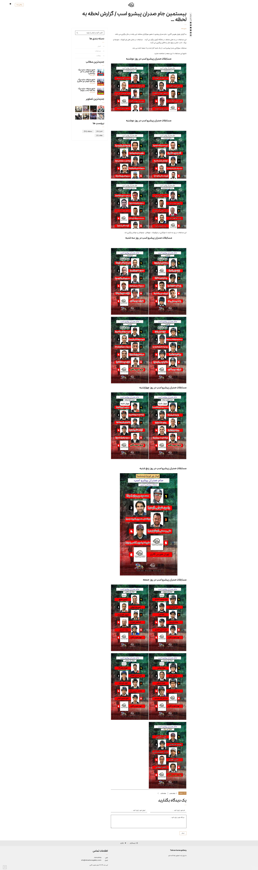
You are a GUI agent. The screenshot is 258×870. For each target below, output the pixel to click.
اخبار (99, 46)
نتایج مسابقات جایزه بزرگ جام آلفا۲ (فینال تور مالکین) (86, 80)
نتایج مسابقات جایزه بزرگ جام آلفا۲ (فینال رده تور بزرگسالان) (86, 71)
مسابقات (98, 51)
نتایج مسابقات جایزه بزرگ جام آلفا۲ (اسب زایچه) (86, 89)
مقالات (98, 55)
